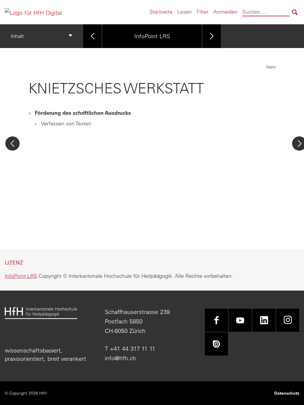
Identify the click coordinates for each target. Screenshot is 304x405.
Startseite (161, 11)
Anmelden (225, 11)
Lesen (184, 11)
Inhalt (17, 36)
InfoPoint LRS (152, 36)
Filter (202, 11)
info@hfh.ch (120, 358)
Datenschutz (286, 393)
